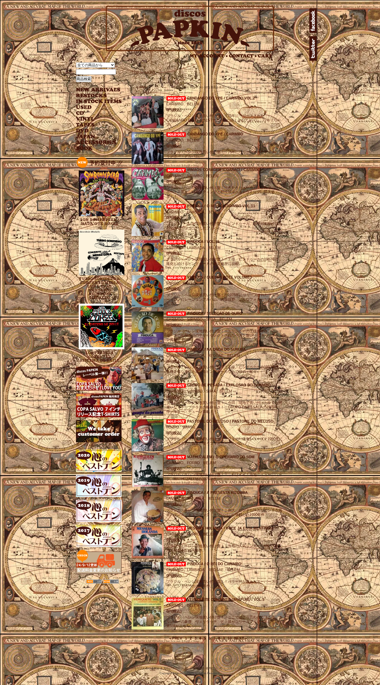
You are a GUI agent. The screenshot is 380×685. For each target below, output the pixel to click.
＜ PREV (141, 87)
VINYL (85, 119)
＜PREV (175, 638)
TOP (135, 73)
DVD (82, 131)
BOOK (84, 148)
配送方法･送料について (207, 668)
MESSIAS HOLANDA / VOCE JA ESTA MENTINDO (230, 528)
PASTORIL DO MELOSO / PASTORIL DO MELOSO (230, 421)
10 (229, 638)
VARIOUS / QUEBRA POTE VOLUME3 (219, 277)
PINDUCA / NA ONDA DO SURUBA (216, 349)
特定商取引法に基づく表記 (142, 668)
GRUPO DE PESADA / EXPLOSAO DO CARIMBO (229, 385)
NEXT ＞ (278, 87)
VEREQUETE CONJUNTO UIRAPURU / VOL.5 (225, 600)
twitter (313, 48)
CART (265, 56)
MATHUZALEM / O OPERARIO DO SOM (221, 457)
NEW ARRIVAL (98, 90)
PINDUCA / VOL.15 (203, 242)
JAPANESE (94, 137)
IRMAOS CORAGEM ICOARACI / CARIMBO (223, 170)
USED (94, 107)
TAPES (85, 125)
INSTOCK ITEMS (99, 101)
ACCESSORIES (96, 142)
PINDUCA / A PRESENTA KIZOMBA (217, 493)
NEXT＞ (241, 638)
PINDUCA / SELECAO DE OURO (214, 313)
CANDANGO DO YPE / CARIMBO (215, 134)
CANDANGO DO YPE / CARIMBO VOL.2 (221, 98)
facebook (313, 20)
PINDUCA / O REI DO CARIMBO (214, 564)
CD (80, 113)
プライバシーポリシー (241, 668)
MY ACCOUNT (209, 56)
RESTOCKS (94, 96)
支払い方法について (176, 668)
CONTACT (243, 56)
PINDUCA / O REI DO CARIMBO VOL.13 (221, 206)
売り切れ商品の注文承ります (99, 444)
